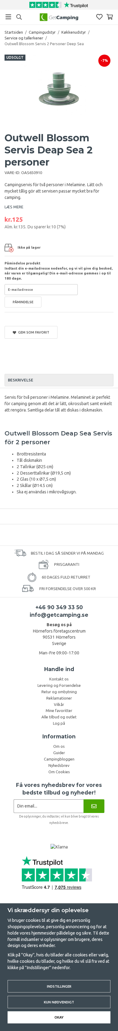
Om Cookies (59, 772)
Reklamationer (59, 698)
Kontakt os (59, 679)
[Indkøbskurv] (109, 17)
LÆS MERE (14, 207)
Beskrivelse (20, 380)
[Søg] (19, 17)
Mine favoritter (59, 710)
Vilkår (59, 704)
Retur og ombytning (59, 692)
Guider (59, 753)
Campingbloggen (59, 759)
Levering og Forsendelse (59, 685)
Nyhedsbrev (59, 765)
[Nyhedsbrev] (94, 806)
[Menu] (8, 17)
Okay (59, 1017)
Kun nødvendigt (59, 1002)
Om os (59, 746)
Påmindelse (23, 302)
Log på (59, 723)
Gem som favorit (32, 332)
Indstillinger (59, 986)
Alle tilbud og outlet (59, 717)
